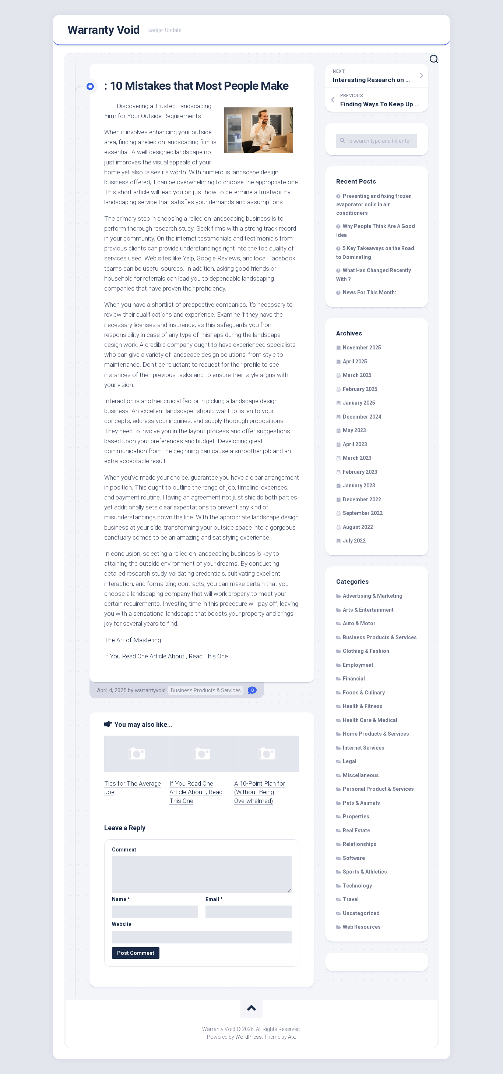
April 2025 (355, 361)
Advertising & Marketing (372, 596)
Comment (124, 850)
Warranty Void (103, 30)
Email (214, 899)
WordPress (248, 1037)
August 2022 (358, 527)
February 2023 (360, 472)
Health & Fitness (363, 706)
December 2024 (362, 417)
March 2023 (357, 458)
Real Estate (356, 830)
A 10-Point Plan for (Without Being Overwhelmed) (259, 792)
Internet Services (363, 748)
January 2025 (359, 403)
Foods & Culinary (364, 693)
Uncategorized (361, 913)
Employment (358, 665)
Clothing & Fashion (366, 651)
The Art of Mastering (132, 640)
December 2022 (362, 499)
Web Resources (362, 927)
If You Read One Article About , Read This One (166, 656)
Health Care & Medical (370, 720)
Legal (349, 761)
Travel (351, 899)
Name (121, 899)
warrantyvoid (150, 690)
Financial (354, 679)
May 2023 (354, 430)
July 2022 (354, 541)
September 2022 (363, 513)
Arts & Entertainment (368, 610)
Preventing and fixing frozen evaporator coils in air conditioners (374, 204)
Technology (357, 886)
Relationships (359, 844)
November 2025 (362, 348)
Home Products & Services (376, 734)
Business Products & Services (206, 690)
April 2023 (355, 444)
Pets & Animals (361, 803)
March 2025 (357, 375)
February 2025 (360, 389)
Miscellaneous (361, 775)
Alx (291, 1037)
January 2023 (359, 485)
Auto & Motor (359, 623)
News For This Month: (369, 292)
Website (121, 924)
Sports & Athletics (365, 872)
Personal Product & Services (378, 789)
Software (354, 858)
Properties (356, 816)
